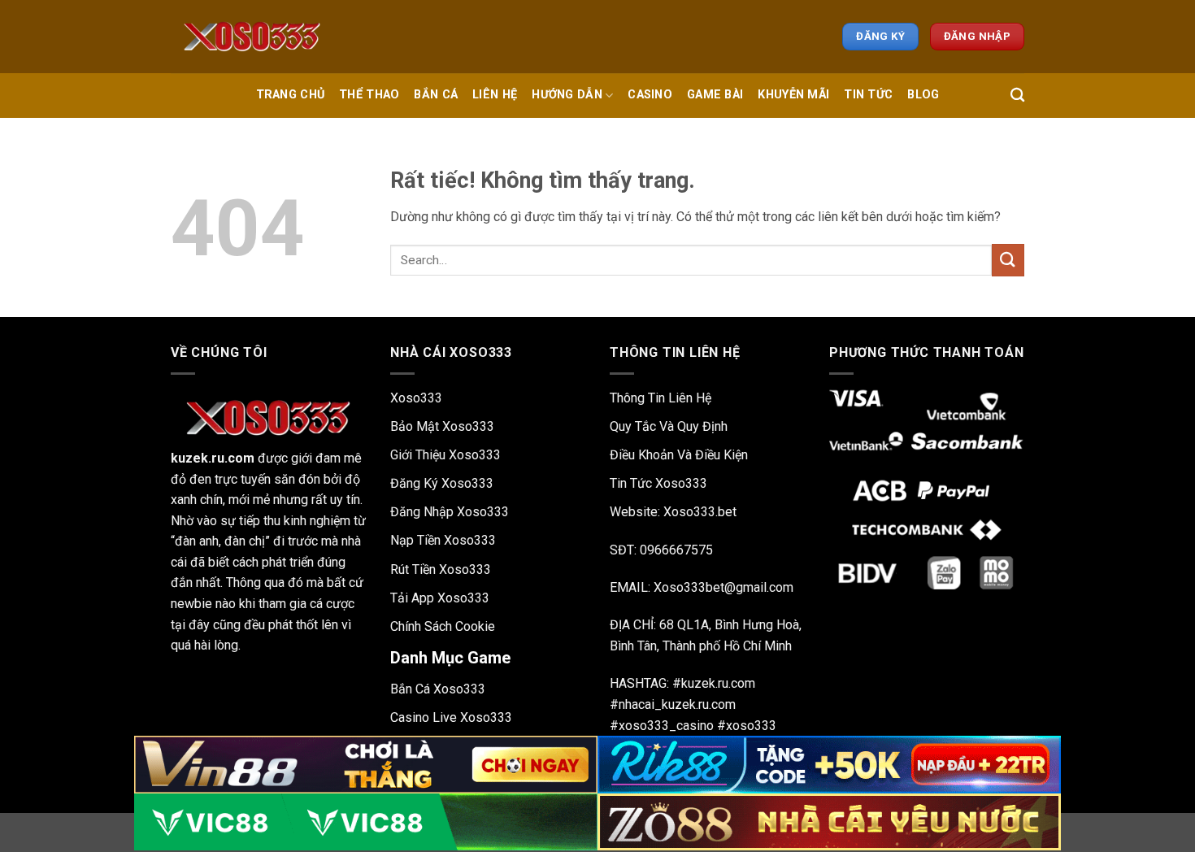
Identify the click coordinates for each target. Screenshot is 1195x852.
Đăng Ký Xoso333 (441, 483)
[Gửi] (1008, 260)
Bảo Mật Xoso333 (442, 426)
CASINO (650, 95)
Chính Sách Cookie (442, 626)
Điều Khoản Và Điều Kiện (679, 455)
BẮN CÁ (436, 95)
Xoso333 (416, 398)
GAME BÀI (715, 95)
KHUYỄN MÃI (793, 95)
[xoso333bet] (252, 36)
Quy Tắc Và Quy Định (669, 426)
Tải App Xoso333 (439, 598)
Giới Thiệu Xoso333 (445, 455)
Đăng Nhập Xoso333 (449, 511)
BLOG (923, 95)
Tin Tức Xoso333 (658, 483)
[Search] (1017, 95)
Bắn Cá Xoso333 (437, 689)
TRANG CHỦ (290, 95)
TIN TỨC (868, 95)
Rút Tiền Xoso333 (440, 569)
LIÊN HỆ (494, 95)
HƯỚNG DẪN (567, 95)
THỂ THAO (369, 95)
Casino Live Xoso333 (451, 717)
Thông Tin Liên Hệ (660, 398)
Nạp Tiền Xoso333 (443, 540)
